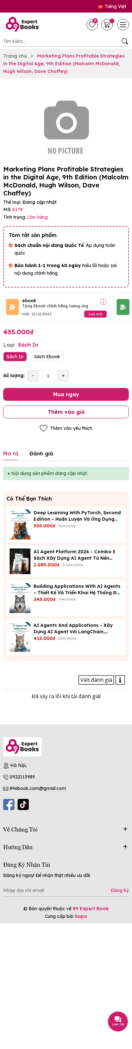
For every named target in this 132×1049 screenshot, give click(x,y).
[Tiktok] (23, 804)
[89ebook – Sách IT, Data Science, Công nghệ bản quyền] (24, 24)
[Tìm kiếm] (125, 41)
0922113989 (22, 777)
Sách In (15, 356)
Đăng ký (120, 890)
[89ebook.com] (22, 746)
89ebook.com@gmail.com (38, 788)
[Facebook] (8, 804)
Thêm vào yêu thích (71, 428)
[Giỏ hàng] (107, 24)
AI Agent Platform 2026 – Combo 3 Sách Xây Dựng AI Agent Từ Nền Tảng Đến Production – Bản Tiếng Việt (78, 558)
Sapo (81, 916)
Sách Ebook (47, 356)
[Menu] (123, 24)
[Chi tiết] (103, 302)
